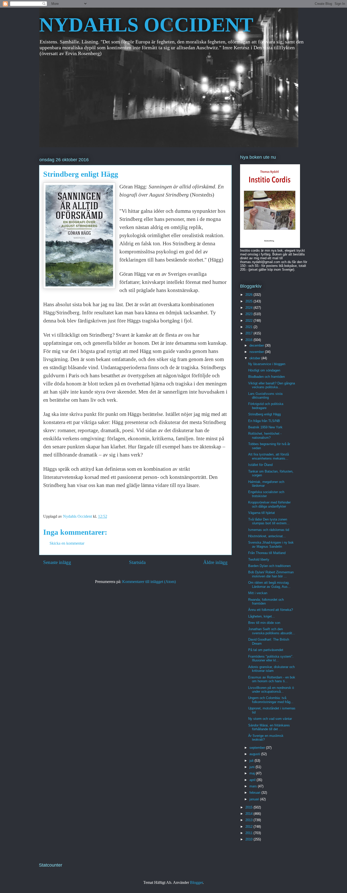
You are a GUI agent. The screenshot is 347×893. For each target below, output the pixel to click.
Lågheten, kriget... (261, 616)
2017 (249, 333)
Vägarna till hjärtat (261, 513)
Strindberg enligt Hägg (264, 414)
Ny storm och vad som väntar (270, 719)
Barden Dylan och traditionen (269, 566)
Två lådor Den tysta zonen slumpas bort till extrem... (269, 521)
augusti (255, 754)
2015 (249, 807)
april (253, 780)
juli (252, 760)
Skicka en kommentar (67, 543)
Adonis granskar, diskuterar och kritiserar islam (271, 669)
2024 (249, 308)
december (257, 345)
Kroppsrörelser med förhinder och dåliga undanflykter (269, 504)
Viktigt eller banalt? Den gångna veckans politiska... (271, 385)
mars (253, 786)
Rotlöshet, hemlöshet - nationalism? (264, 436)
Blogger (196, 882)
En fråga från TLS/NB (264, 421)
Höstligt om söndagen (264, 370)
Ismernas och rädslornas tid (268, 530)
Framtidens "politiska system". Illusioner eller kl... (270, 658)
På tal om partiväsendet (265, 650)
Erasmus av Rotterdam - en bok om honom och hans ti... (271, 679)
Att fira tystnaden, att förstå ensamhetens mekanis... (268, 456)
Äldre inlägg (215, 562)
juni (252, 767)
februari (255, 792)
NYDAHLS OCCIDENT (146, 24)
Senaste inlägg (57, 562)
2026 (249, 295)
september (257, 748)
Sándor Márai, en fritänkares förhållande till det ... (269, 727)
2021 (249, 327)
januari (254, 799)
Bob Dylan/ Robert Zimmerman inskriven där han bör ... (271, 574)
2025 (249, 301)
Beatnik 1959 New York (265, 427)
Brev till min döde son (264, 623)
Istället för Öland (260, 465)
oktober (255, 358)
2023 (249, 314)
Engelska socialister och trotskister (266, 494)
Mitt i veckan (257, 593)
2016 (249, 340)
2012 (249, 827)
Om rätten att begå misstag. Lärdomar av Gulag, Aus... (269, 585)
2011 (249, 833)
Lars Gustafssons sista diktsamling (265, 396)
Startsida (137, 562)
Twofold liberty (258, 559)
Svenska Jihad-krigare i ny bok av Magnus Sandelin (271, 544)
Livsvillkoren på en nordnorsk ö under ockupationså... (271, 690)
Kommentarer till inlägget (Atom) (149, 581)
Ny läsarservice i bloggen (266, 364)
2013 (249, 820)
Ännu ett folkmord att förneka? (270, 610)
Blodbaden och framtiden (266, 377)
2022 (249, 320)
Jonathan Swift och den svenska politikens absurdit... (271, 631)
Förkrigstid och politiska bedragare (265, 406)
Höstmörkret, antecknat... (267, 536)
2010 (249, 839)
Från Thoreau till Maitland (267, 553)
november (257, 352)
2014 (249, 814)
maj (252, 773)
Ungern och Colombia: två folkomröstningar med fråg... (270, 700)
